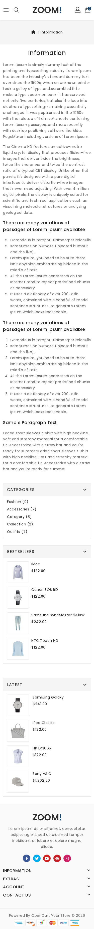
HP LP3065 (42, 748)
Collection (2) (20, 524)
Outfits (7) (17, 531)
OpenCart (40, 915)
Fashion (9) (18, 501)
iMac (35, 564)
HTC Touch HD (44, 640)
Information (52, 32)
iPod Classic (44, 722)
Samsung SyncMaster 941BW (58, 615)
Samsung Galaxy (48, 697)
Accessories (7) (22, 509)
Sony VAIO (42, 773)
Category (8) (19, 516)
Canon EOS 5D (44, 589)
